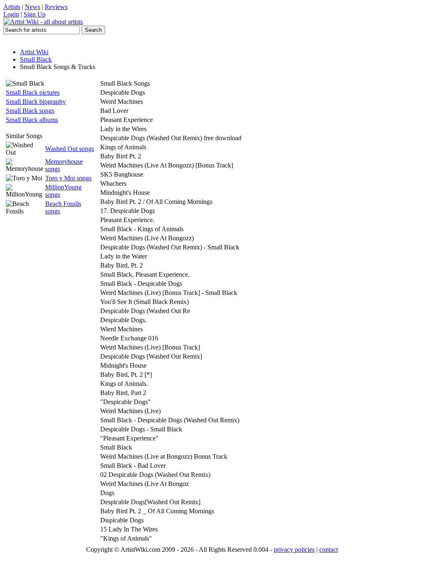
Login (11, 14)
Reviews (56, 6)
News (32, 6)
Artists (11, 6)
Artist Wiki (34, 51)
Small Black (36, 59)
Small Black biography (36, 101)
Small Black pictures (33, 92)
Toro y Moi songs (68, 178)
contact (328, 549)
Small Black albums (32, 119)
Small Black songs (30, 110)
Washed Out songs (69, 148)
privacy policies (294, 549)
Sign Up (35, 14)
